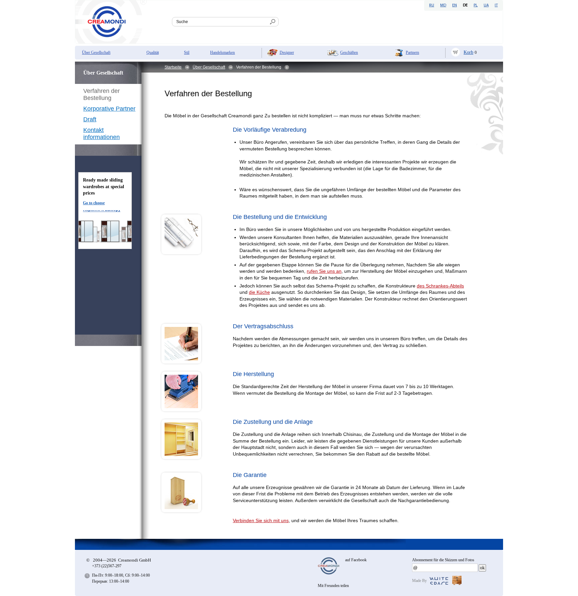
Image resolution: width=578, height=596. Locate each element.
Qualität (153, 52)
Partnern (412, 52)
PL (476, 5)
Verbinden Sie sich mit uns (261, 520)
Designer (287, 52)
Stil (186, 52)
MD (443, 5)
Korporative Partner (109, 108)
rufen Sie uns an (324, 271)
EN (454, 5)
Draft (89, 119)
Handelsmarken (222, 52)
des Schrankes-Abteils (440, 285)
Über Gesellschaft (96, 52)
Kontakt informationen (101, 133)
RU (431, 5)
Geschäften (349, 52)
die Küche (259, 292)
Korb (468, 52)
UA (486, 5)
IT (496, 5)
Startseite (173, 67)
